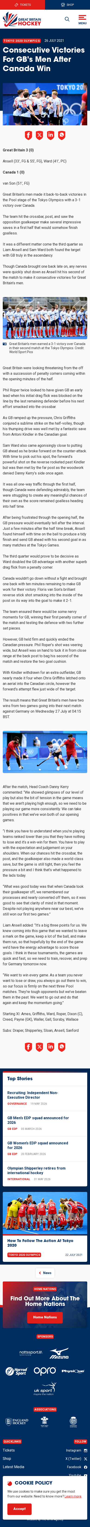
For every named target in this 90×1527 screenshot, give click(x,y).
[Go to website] (59, 1353)
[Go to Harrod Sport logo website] (17, 1371)
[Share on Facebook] (28, 135)
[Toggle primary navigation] (82, 19)
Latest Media (13, 1467)
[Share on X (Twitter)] (39, 135)
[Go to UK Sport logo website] (45, 1388)
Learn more (73, 1496)
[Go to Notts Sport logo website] (31, 1353)
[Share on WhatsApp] (61, 135)
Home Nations (45, 1317)
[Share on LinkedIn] (50, 135)
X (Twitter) (73, 1459)
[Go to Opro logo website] (45, 1371)
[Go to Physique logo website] (73, 1371)
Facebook (74, 1467)
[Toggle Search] (67, 19)
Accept (19, 1509)
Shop (70, 4)
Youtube (75, 1475)
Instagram (73, 1450)
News (47, 1273)
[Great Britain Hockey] (22, 19)
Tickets (25, 4)
